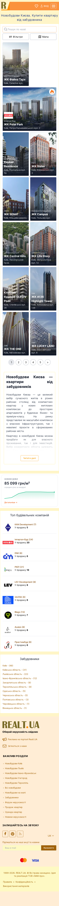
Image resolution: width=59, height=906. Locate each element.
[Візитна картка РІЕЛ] (9, 568)
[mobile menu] (54, 6)
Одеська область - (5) (14, 691)
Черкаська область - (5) (15, 695)
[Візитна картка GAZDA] (9, 598)
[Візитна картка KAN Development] (9, 526)
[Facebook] (5, 834)
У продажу (21, 527)
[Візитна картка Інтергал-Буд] (9, 541)
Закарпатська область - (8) (17, 682)
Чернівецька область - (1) (16, 703)
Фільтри (18, 36)
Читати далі (29, 458)
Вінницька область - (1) (15, 708)
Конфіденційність (24, 882)
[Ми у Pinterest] (12, 834)
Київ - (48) (8, 665)
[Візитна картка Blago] (9, 613)
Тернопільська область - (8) (17, 686)
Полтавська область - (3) (16, 699)
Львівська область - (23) (15, 674)
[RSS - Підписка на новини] (20, 834)
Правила (7, 882)
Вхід (46, 6)
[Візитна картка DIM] (9, 554)
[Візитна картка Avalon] (9, 628)
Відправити (49, 848)
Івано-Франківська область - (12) (20, 678)
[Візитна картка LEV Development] (9, 583)
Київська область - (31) (15, 669)
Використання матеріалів (16, 886)
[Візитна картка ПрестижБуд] (9, 643)
